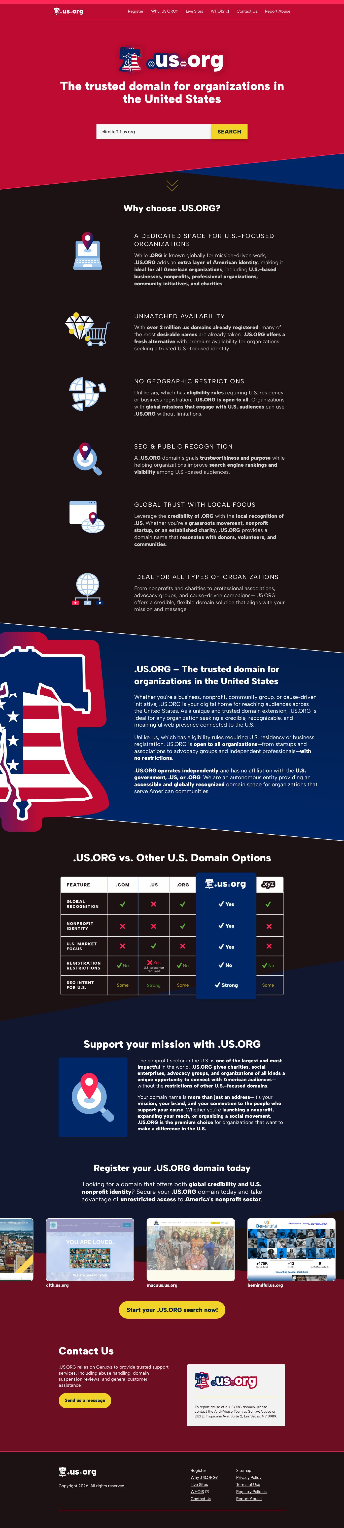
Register (136, 11)
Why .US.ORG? (164, 11)
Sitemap (243, 1470)
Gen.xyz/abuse (259, 1411)
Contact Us (247, 11)
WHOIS (217, 11)
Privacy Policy (248, 1477)
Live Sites (194, 11)
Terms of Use (248, 1484)
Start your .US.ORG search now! (172, 1309)
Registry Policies (251, 1491)
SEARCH (229, 131)
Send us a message (85, 1400)
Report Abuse (277, 11)
